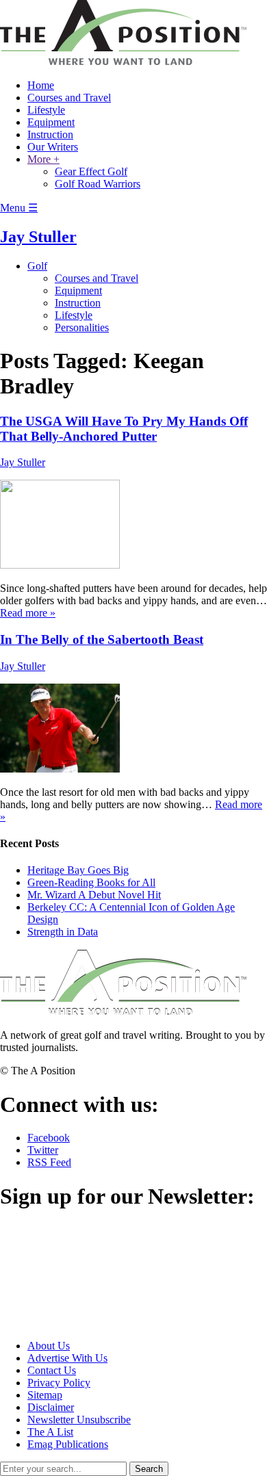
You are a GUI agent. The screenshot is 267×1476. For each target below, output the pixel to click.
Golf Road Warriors (97, 184)
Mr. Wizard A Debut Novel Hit (94, 895)
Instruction (50, 134)
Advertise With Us (67, 1358)
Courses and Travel (69, 97)
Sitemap (44, 1395)
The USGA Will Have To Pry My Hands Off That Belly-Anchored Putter (124, 428)
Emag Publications (67, 1444)
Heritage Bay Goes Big (78, 870)
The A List (50, 1432)
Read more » (27, 613)
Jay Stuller (38, 237)
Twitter (42, 1150)
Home (40, 85)
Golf (37, 266)
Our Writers (52, 147)
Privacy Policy (58, 1382)
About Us (48, 1345)
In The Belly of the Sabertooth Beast (101, 639)
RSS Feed (49, 1162)
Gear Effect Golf (91, 171)
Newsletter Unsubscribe (79, 1419)
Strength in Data (62, 931)
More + (43, 159)
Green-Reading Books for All (91, 882)
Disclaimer (50, 1407)
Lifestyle (46, 110)
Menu (19, 207)
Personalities (82, 327)
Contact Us (51, 1370)
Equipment (51, 122)
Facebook (48, 1137)
